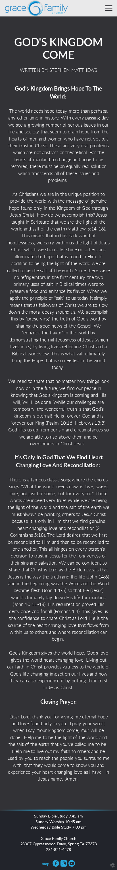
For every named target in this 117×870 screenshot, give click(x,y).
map (45, 864)
